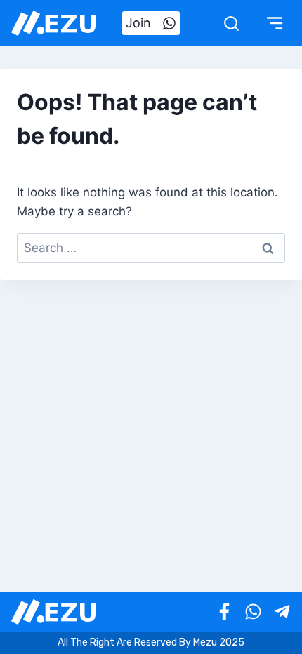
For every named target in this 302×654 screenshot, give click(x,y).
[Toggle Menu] (274, 23)
